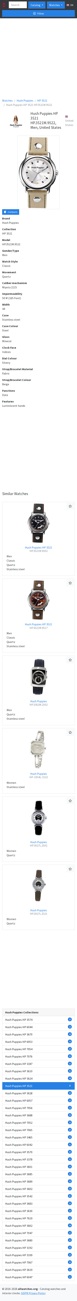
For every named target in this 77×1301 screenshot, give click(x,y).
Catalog (36, 5)
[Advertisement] (38, 59)
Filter (40, 13)
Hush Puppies (39, 702)
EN (71, 5)
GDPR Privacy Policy (33, 1293)
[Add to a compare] (70, 506)
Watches (54, 5)
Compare (12, 212)
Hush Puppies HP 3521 (38, 549)
